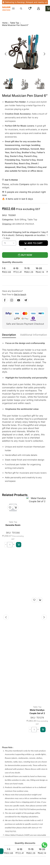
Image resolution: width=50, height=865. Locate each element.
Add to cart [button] (15, 507)
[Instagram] (11, 300)
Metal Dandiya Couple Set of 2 (37, 712)
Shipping (6, 223)
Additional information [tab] (33, 334)
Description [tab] (9, 334)
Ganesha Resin (12, 525)
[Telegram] (25, 300)
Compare (24, 184)
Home (5, 23)
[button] (3, 2)
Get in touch (20, 294)
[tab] (9, 335)
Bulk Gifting (20, 219)
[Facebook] (5, 300)
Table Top (14, 23)
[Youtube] (18, 300)
